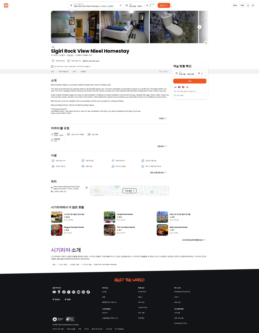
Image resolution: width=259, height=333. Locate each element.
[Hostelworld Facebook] (64, 292)
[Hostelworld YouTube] (78, 292)
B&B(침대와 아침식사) (109, 302)
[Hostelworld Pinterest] (83, 292)
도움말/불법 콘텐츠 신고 (110, 318)
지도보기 (70, 55)
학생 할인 (141, 318)
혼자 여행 (141, 313)
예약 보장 (141, 302)
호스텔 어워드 (142, 307)
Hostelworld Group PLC (182, 291)
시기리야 (54, 55)
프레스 (176, 297)
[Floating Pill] (199, 27)
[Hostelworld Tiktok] (88, 292)
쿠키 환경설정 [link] (119, 329)
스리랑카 (62, 55)
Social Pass (142, 291)
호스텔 (104, 291)
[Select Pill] (248, 5)
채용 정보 (177, 302)
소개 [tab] (52, 71)
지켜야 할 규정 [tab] (63, 71)
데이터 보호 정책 (58, 329)
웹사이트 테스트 (97, 329)
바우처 (86, 329)
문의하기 (105, 313)
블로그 (140, 297)
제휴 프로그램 (178, 318)
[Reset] (120, 5)
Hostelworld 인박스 (180, 323)
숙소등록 (177, 313)
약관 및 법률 (71, 329)
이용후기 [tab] (83, 71)
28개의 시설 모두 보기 (91, 61)
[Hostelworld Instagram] (73, 292)
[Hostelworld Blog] (54, 292)
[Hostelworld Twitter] (68, 292)
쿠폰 (79, 329)
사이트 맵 (109, 329)
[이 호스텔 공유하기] (206, 43)
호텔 (53, 47)
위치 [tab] (74, 71)
